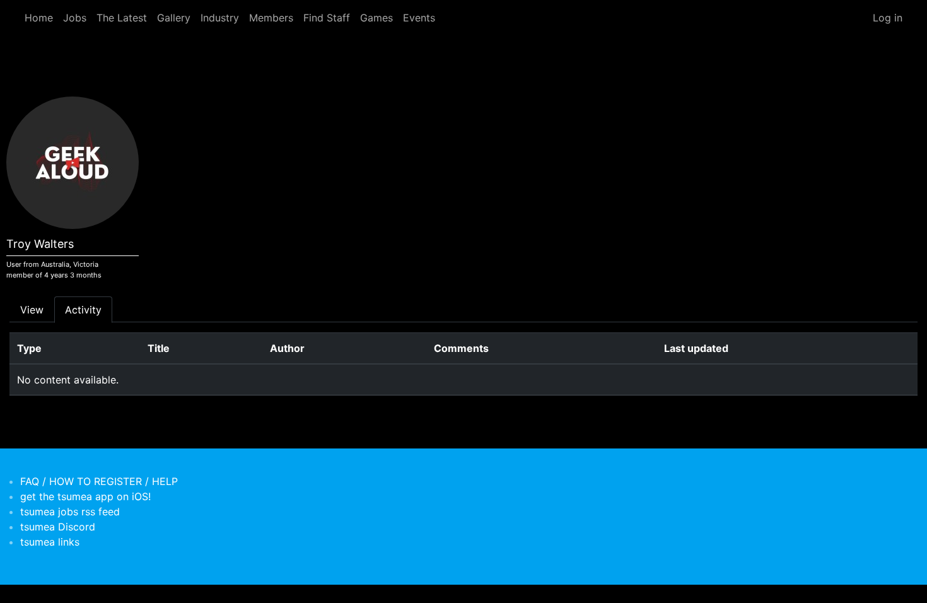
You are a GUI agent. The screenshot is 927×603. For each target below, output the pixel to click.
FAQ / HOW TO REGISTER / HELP (99, 481)
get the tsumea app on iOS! (85, 496)
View (32, 309)
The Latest (121, 17)
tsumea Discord (57, 526)
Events (419, 17)
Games (376, 17)
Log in (887, 17)
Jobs (74, 17)
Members (271, 17)
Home (39, 17)
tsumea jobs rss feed (70, 511)
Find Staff (326, 17)
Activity (83, 309)
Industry (220, 17)
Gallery (173, 17)
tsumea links (49, 542)
